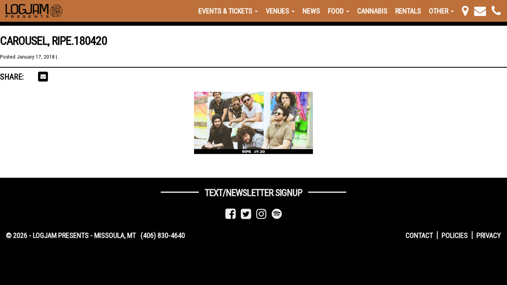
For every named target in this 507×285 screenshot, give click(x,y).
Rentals (408, 11)
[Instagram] (261, 214)
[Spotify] (277, 214)
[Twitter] (246, 214)
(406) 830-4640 (163, 235)
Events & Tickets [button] (226, 11)
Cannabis (372, 11)
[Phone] (496, 11)
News (311, 11)
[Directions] (465, 11)
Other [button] (439, 11)
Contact (419, 235)
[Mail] (480, 11)
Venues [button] (278, 11)
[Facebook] (230, 214)
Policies (455, 235)
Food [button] (336, 11)
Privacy (489, 235)
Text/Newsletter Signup (253, 192)
